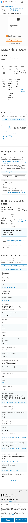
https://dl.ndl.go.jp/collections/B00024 (13, 402)
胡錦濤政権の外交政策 (8, 287)
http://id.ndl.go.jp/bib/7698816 (11, 470)
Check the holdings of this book (15, 192)
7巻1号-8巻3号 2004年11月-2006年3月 (17, 10)
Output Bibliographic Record (11, 136)
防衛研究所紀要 (9, 6)
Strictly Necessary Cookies (7, 519)
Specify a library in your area (13, 172)
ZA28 (3, 383)
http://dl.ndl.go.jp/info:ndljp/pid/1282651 (14, 438)
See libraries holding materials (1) (14, 119)
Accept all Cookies (21, 519)
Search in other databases (11, 139)
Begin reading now (15, 40)
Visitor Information (21, 220)
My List (5, 128)
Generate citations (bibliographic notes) (14, 132)
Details (13, 514)
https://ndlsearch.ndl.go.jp (10, 461)
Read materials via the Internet (9, 501)
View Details (23, 90)
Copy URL (10, 128)
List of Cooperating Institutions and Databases (12, 162)
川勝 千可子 (5, 300)
